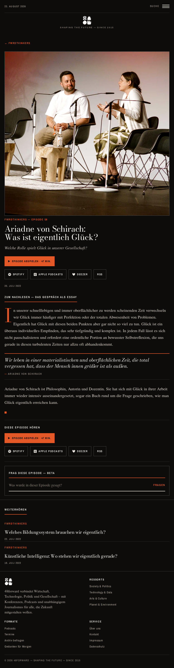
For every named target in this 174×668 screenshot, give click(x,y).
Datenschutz (96, 646)
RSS (100, 274)
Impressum (96, 640)
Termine (9, 634)
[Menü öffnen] (165, 6)
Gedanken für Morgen (18, 646)
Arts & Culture (98, 598)
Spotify (18, 274)
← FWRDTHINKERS (17, 43)
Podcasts (10, 628)
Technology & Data (100, 592)
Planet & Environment (102, 604)
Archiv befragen (14, 640)
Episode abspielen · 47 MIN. (31, 261)
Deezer (82, 274)
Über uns (95, 628)
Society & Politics (100, 586)
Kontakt (94, 634)
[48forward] (87, 20)
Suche (154, 6)
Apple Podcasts (51, 274)
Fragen (159, 485)
